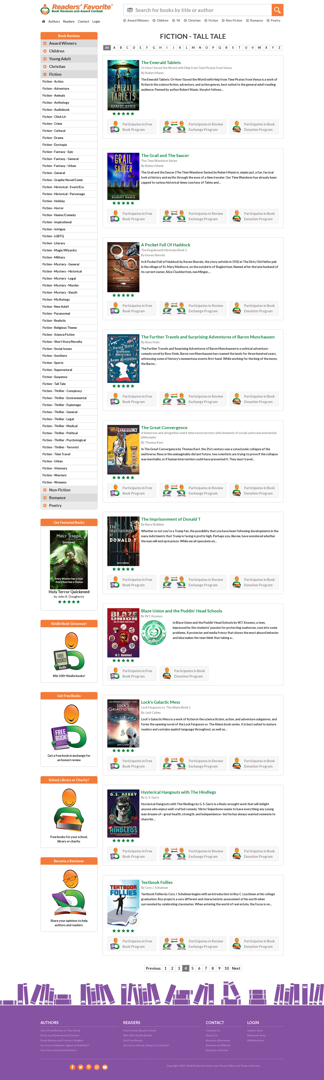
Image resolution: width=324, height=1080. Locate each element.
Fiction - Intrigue (54, 229)
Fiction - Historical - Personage (64, 194)
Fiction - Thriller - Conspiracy (62, 391)
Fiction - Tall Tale (54, 384)
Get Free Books (133, 1040)
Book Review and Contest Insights (61, 1040)
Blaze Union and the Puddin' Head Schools (181, 610)
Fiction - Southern (55, 355)
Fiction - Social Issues (57, 349)
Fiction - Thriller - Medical (60, 426)
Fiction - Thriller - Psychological (64, 440)
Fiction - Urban (53, 461)
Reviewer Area (256, 1035)
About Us (212, 1035)
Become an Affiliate (218, 1045)
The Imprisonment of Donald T (171, 519)
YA (178, 20)
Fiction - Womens (54, 482)
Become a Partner (217, 1050)
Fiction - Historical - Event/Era (63, 187)
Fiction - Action (53, 81)
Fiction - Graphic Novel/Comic (63, 180)
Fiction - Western (54, 475)
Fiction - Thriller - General (60, 412)
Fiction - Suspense (55, 377)
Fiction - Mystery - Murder (61, 285)
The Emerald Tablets (161, 62)
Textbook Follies (157, 882)
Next (236, 968)
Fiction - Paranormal (56, 313)
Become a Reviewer (218, 1040)
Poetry (275, 20)
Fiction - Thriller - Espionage (62, 405)
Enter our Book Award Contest (59, 1035)
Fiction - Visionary (55, 468)
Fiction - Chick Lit (54, 117)
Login (96, 21)
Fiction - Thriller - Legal (58, 419)
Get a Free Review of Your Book (60, 1030)
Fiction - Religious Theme (60, 327)
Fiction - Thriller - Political (60, 433)
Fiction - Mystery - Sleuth (60, 292)
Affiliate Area (255, 1040)
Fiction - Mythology (56, 299)
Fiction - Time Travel (56, 454)
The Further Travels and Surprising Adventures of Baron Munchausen (208, 336)
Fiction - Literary (54, 243)
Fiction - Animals (54, 95)
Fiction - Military (54, 257)
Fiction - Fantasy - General (61, 159)
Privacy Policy (227, 1065)
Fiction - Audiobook (56, 109)
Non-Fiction (234, 20)
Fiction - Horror (53, 208)
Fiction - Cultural (54, 131)
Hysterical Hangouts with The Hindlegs (178, 792)
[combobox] (203, 10)
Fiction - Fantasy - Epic (58, 152)
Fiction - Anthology (56, 102)
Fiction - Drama (53, 138)
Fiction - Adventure (56, 88)
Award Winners (138, 20)
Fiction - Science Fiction (59, 334)
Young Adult (60, 58)
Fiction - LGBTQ (53, 236)
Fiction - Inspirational (57, 222)
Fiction (213, 20)
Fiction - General (54, 173)
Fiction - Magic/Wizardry (60, 250)
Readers (69, 21)
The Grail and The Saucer (165, 155)
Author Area (255, 1030)
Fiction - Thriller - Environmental (65, 398)
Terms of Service (250, 1065)
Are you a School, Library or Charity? (146, 1045)
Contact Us (213, 1030)
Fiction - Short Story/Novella (62, 341)
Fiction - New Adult (56, 306)
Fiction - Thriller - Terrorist (61, 447)
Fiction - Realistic (54, 320)
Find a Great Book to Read (139, 1030)
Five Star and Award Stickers (58, 1050)
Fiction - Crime (52, 123)
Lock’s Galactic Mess (160, 701)
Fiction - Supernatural (57, 370)
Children (162, 20)
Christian (194, 20)
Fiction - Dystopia (55, 145)
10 (226, 968)
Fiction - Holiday (54, 201)
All (107, 47)
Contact (83, 21)
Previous (153, 968)
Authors (54, 21)
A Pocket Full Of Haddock (165, 244)
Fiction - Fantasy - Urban (59, 166)
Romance (256, 20)
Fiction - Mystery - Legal (59, 278)
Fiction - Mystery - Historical (62, 271)
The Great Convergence (164, 427)
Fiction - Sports (53, 363)
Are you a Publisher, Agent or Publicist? (64, 1045)
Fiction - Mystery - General (61, 264)
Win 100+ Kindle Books (137, 1035)
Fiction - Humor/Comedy (59, 215)
